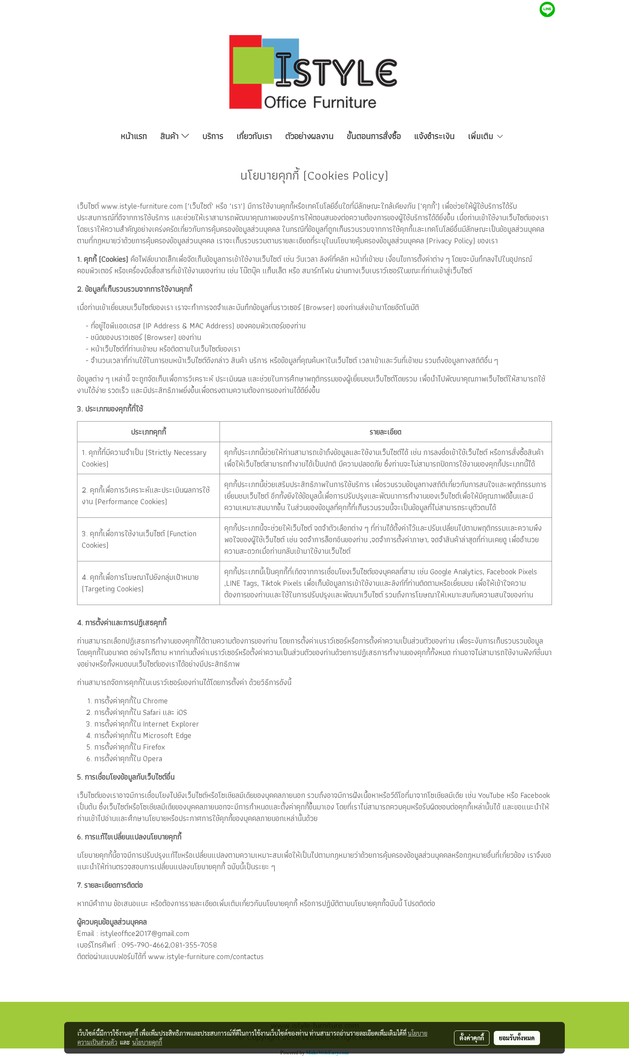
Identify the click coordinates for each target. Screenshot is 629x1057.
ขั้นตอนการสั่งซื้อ (374, 136)
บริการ (212, 136)
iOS (182, 712)
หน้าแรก (134, 136)
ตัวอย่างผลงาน (309, 136)
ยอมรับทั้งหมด (517, 1038)
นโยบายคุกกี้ (147, 1042)
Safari (151, 712)
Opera (152, 758)
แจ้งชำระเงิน (434, 136)
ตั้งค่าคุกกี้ (472, 1038)
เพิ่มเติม (482, 136)
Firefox (154, 747)
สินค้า (170, 136)
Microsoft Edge (167, 735)
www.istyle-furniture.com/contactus (206, 956)
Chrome (155, 700)
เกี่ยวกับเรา (254, 136)
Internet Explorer (171, 723)
